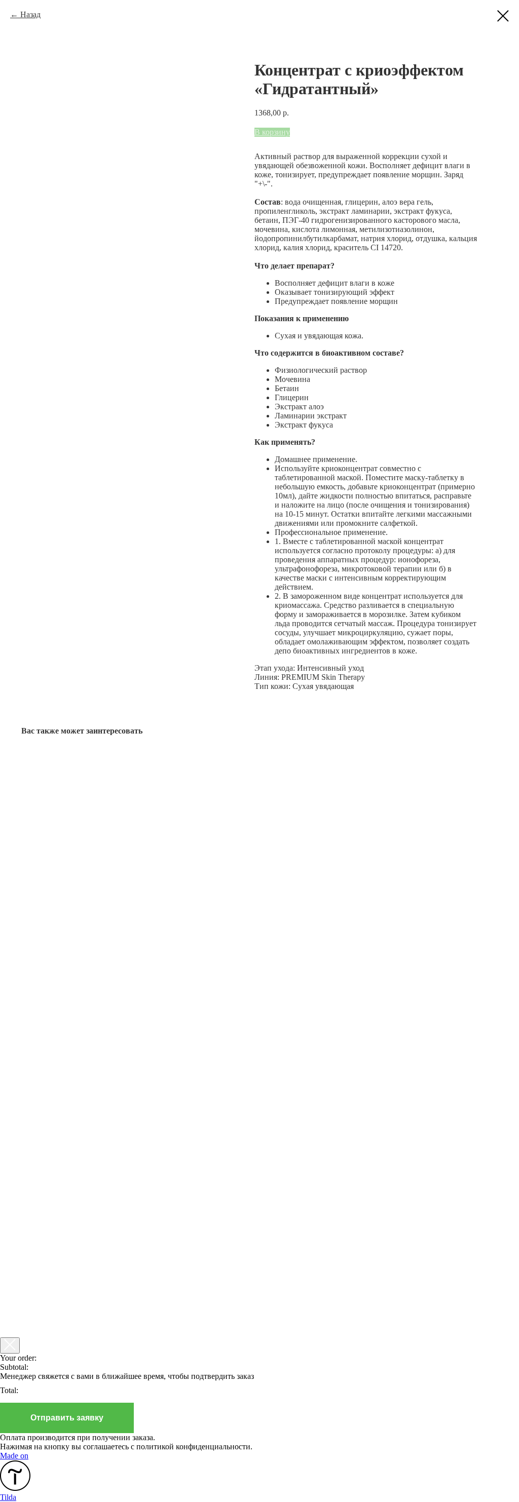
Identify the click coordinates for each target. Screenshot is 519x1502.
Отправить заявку (66, 1417)
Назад (30, 14)
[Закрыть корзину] (10, 1345)
